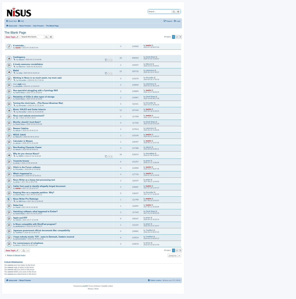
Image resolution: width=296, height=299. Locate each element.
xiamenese (150, 70)
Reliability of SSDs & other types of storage (33, 97)
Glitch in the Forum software (26, 167)
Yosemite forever (21, 161)
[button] (180, 37)
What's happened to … (24, 173)
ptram (17, 163)
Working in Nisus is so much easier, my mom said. (37, 78)
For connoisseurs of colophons (28, 243)
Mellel (16, 70)
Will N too (22, 201)
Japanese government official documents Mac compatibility (41, 230)
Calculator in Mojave (23, 141)
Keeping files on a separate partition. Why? (33, 192)
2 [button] (176, 36)
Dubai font (18, 205)
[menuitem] (21, 21)
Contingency (19, 57)
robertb (18, 220)
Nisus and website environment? (28, 116)
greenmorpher (20, 239)
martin (18, 48)
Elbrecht (22, 67)
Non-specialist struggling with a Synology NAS (35, 90)
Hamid (17, 207)
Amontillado (150, 153)
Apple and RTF (20, 218)
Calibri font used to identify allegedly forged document (39, 186)
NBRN (21, 156)
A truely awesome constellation (28, 64)
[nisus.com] (19, 11)
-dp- (16, 118)
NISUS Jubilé (19, 135)
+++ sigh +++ (19, 84)
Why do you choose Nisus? (26, 154)
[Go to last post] (153, 45)
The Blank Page (15, 32)
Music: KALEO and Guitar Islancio (29, 109)
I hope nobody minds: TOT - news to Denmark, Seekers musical (43, 237)
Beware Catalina (20, 128)
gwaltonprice (20, 226)
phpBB (84, 286)
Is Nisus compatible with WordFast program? (34, 224)
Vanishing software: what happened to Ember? (35, 211)
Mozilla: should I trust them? (27, 122)
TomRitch (19, 232)
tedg (20, 73)
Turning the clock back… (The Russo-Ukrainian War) (38, 103)
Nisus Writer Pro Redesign (25, 199)
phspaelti (18, 86)
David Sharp (150, 57)
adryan (21, 59)
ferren (17, 245)
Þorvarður (22, 80)
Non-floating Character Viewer (27, 147)
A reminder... (19, 45)
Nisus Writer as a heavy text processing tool (34, 180)
